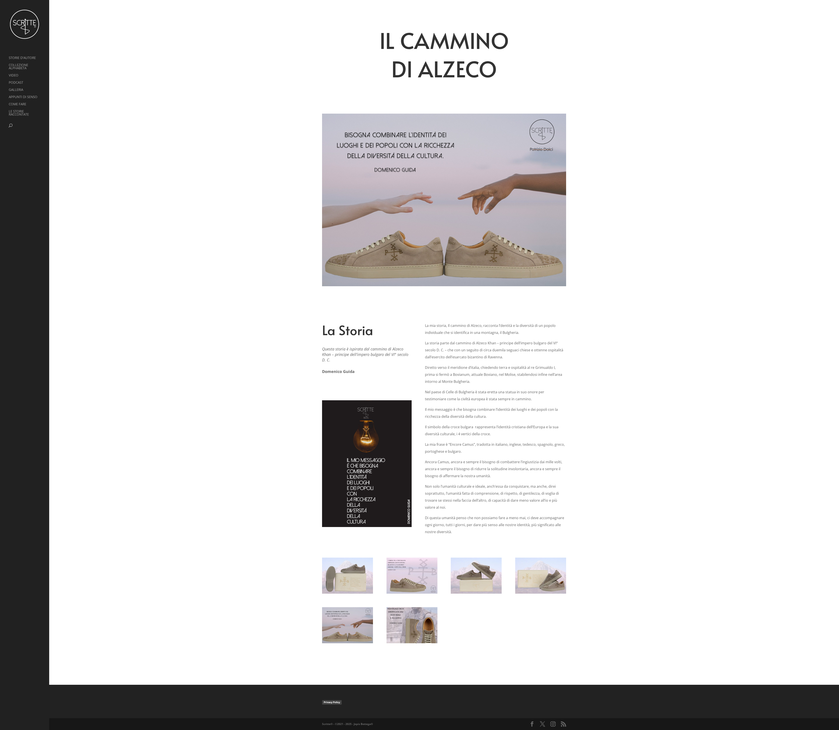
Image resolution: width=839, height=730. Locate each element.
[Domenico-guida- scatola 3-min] (476, 593)
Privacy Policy (332, 702)
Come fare (17, 104)
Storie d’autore (22, 58)
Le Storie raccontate (19, 113)
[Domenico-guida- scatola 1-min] (540, 593)
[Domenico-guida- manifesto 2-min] (347, 643)
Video (13, 75)
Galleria (16, 90)
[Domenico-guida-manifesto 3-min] (412, 593)
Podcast (16, 83)
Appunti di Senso (23, 97)
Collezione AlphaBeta (18, 66)
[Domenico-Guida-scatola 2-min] (347, 593)
